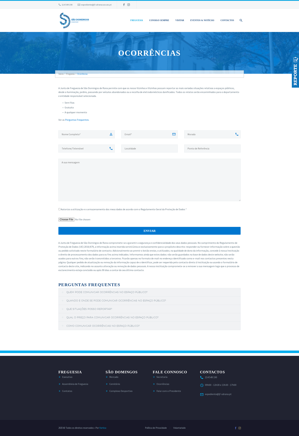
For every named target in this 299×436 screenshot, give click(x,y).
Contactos (227, 20)
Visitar (179, 20)
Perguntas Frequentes (77, 119)
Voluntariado (179, 428)
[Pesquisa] (240, 20)
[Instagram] (128, 4)
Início (61, 74)
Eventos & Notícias (202, 20)
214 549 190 (67, 4)
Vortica (102, 427)
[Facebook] (124, 4)
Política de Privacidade (156, 428)
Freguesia (136, 20)
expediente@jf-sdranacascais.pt (96, 4)
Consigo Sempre (159, 20)
